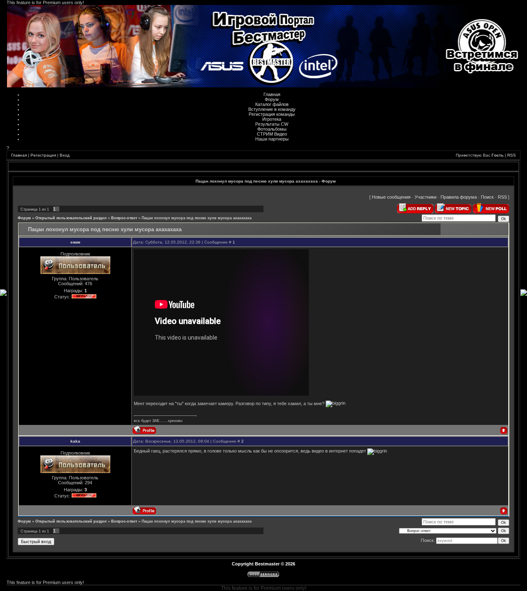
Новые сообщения (391, 197)
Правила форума (459, 197)
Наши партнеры (272, 138)
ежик (75, 242)
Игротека (271, 119)
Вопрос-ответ (124, 218)
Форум (272, 99)
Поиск (487, 197)
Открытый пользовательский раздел (71, 218)
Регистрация (43, 155)
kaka (75, 441)
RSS (511, 155)
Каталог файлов (272, 104)
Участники (425, 197)
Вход (65, 155)
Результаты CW (271, 124)
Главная (272, 94)
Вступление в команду (272, 109)
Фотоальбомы (272, 129)
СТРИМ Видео (272, 133)
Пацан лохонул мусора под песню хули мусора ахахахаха (197, 218)
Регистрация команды (272, 114)
